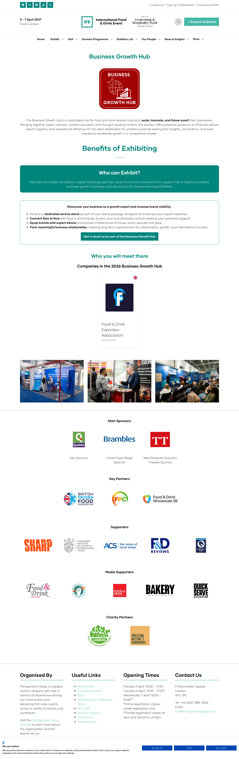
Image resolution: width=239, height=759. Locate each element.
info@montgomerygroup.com (195, 711)
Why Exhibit (86, 686)
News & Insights (175, 39)
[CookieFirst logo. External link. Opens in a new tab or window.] (3, 742)
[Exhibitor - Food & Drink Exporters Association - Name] (119, 310)
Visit (70, 39)
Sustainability (87, 721)
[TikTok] (43, 5)
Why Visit (84, 708)
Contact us (85, 717)
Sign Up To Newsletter (180, 4)
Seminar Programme (95, 39)
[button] (178, 22)
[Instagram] (30, 5)
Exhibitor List (125, 39)
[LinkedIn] (23, 5)
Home (41, 39)
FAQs (81, 695)
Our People (149, 39)
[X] (50, 5)
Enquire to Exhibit (208, 4)
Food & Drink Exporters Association (113, 329)
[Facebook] (37, 5)
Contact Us (156, 4)
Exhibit (55, 39)
